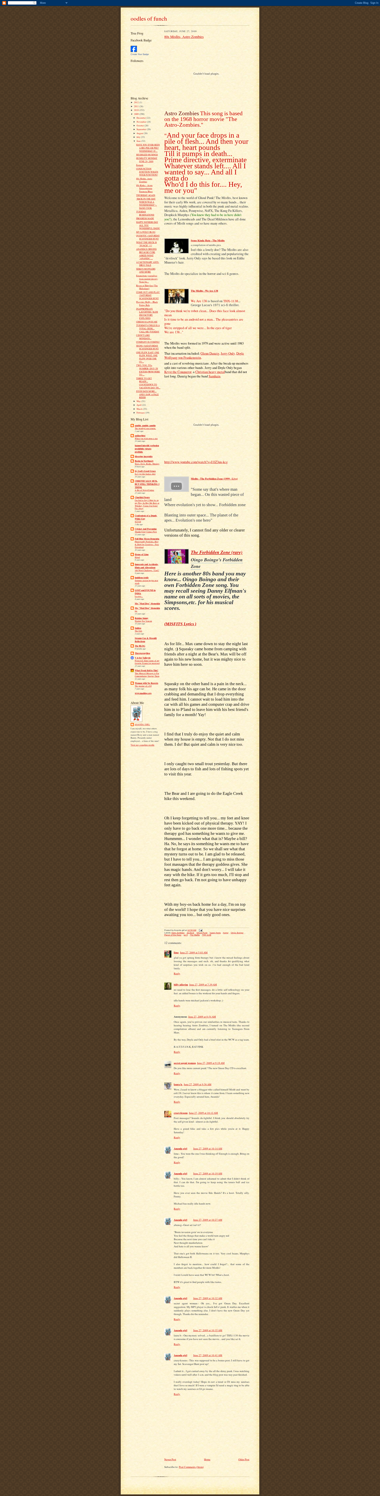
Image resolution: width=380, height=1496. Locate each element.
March (140, 408)
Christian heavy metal (210, 371)
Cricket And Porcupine (146, 528)
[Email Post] (200, 930)
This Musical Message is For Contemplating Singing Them (147, 674)
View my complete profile (142, 744)
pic (136, 610)
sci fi (186, 935)
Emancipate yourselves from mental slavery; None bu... (147, 278)
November (142, 121)
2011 (136, 106)
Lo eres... (139, 596)
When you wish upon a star (146, 438)
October (140, 125)
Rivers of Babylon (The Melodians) (147, 287)
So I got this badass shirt (145, 473)
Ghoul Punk (202, 933)
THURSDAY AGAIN (145, 195)
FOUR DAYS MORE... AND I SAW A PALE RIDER (147, 394)
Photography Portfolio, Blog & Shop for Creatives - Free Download (147, 544)
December (141, 117)
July (139, 136)
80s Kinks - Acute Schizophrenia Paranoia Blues (144, 188)
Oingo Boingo (237, 933)
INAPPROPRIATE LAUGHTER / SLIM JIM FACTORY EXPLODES (147, 313)
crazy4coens (181, 1113)
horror (225, 933)
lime (176, 952)
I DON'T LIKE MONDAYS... (143, 337)
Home (207, 1459)
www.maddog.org (143, 693)
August (140, 133)
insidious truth (141, 577)
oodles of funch (149, 18)
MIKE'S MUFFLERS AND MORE (145, 270)
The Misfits (195, 935)
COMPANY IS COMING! (148, 341)
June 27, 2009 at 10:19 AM (207, 1173)
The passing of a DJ (143, 686)
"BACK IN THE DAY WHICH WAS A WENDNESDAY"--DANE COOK (146, 203)
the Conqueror (177, 371)
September (142, 129)
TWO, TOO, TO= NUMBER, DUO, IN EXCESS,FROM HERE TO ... (148, 370)
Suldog (138, 628)
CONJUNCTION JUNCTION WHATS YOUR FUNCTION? (147, 171)
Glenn (209, 353)
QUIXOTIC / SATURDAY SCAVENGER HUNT (148, 237)
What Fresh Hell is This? (146, 670)
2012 (136, 102)
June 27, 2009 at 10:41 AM (207, 1355)
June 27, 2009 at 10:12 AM (203, 1113)
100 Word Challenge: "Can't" (147, 570)
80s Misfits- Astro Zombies (144, 180)
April (139, 404)
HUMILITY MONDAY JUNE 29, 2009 (146, 160)
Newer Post (170, 1459)
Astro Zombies (177, 933)
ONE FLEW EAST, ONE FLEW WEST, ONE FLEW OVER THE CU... (147, 357)
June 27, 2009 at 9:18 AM (211, 1063)
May (139, 401)
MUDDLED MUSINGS (147, 154)
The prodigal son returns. (145, 428)
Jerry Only (228, 353)
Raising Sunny (141, 618)
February (141, 412)
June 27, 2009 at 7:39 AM (203, 984)
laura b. (178, 1084)
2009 (136, 113)
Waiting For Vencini (143, 621)
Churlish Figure (142, 497)
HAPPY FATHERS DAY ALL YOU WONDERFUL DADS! (148, 225)
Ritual (137, 557)
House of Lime (142, 554)
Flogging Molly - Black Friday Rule (147, 303)
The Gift (138, 630)
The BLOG (140, 646)
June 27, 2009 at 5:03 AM (194, 952)
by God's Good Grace (145, 471)
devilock (190, 933)
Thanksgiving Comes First (146, 531)
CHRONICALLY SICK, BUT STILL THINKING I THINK (147, 484)
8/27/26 (138, 521)
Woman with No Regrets (146, 683)
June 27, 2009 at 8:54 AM (202, 1016)
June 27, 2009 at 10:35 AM (207, 1330)
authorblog (140, 435)
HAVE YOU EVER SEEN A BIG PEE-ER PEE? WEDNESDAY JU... (148, 147)
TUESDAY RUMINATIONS (145, 213)
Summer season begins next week (146, 582)
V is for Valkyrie (143, 657)
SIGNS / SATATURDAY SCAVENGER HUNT (147, 347)
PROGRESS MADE (145, 218)
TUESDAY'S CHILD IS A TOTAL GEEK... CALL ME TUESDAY (148, 328)
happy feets (215, 933)
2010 (136, 110)
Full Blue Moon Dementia (147, 538)
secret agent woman (185, 1063)
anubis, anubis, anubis (145, 425)
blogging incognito (144, 456)
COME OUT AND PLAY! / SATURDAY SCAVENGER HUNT (148, 295)
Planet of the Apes (172, 935)
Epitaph (139, 165)
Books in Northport (144, 461)
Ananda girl (142, 724)
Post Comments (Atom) (191, 1467)
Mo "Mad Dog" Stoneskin (147, 603)
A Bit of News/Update (144, 490)
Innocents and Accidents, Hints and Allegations (146, 566)
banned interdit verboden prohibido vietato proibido (147, 448)
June (139, 140)
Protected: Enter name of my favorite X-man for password (147, 662)
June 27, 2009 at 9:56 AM (197, 1084)
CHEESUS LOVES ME (146, 321)
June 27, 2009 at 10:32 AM (207, 1298)
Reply (177, 973)
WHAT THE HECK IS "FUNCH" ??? (146, 244)
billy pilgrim (181, 984)
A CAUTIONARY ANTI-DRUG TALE (147, 264)
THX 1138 (206, 935)
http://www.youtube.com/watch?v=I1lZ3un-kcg (196, 462)
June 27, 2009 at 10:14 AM (207, 1148)
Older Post (243, 1459)
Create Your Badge (140, 54)
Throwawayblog (142, 653)
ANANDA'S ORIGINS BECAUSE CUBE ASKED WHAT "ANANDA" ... (146, 254)
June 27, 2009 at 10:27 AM (207, 1220)
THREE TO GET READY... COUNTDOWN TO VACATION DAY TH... (148, 383)
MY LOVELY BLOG (145, 231)
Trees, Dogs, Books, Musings (147, 463)
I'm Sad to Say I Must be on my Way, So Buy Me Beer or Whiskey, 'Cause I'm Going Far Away (147, 504)
